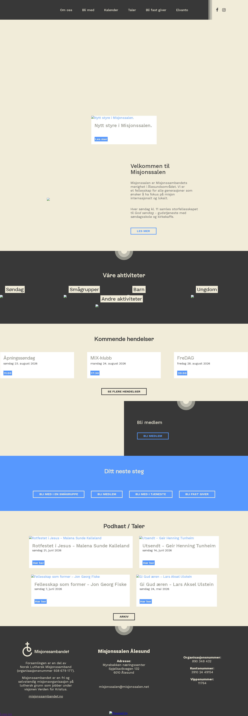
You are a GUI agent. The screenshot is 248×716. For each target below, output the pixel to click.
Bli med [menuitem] (88, 10)
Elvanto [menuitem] (182, 10)
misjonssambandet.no (46, 696)
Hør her (38, 563)
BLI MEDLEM (152, 436)
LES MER (143, 231)
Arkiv (124, 616)
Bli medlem (106, 494)
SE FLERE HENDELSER (124, 391)
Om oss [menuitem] (66, 10)
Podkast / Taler (124, 526)
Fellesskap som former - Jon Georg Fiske (80, 584)
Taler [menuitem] (132, 10)
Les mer (101, 139)
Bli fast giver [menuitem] (156, 10)
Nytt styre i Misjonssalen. (124, 125)
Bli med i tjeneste (150, 494)
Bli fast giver (197, 494)
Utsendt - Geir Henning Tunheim (179, 545)
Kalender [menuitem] (111, 10)
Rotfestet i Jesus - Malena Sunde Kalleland (80, 545)
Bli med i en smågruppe (58, 494)
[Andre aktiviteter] (124, 305)
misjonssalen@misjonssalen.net (124, 687)
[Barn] (155, 296)
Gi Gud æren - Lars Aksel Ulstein (177, 584)
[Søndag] (28, 296)
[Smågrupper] (92, 296)
